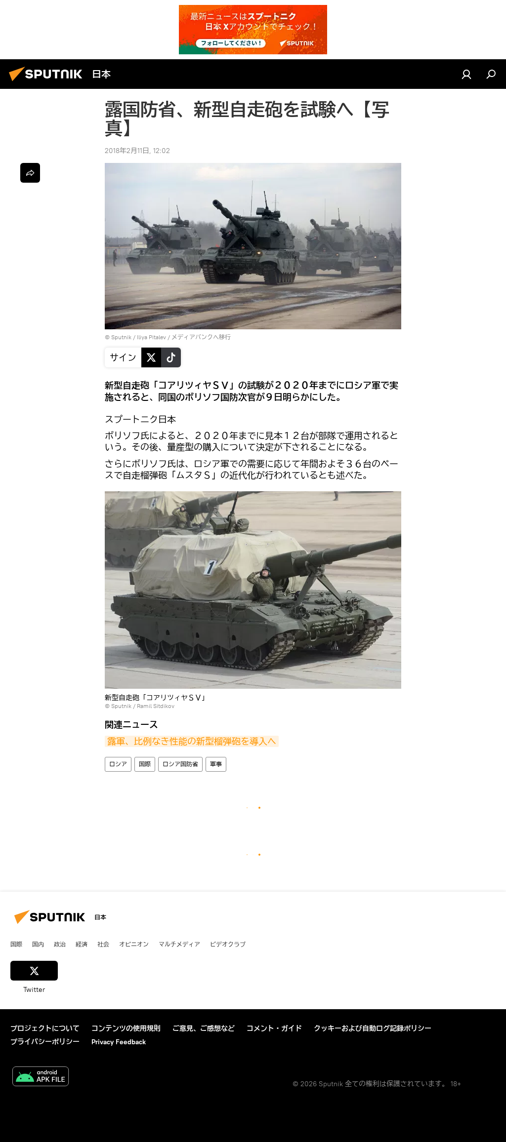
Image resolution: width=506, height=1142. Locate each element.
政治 (60, 944)
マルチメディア (179, 944)
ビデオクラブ (228, 944)
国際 (145, 764)
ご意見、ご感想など (203, 1028)
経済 (81, 944)
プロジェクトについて (45, 1028)
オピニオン (134, 944)
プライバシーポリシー (45, 1041)
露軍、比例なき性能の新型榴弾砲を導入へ (191, 741)
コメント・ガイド (274, 1028)
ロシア (118, 764)
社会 (103, 944)
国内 (38, 944)
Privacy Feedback (118, 1041)
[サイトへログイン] (466, 74)
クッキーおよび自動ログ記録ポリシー (372, 1028)
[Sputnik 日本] (48, 82)
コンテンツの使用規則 (126, 1028)
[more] (30, 173)
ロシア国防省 (180, 764)
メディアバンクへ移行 (201, 337)
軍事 (216, 764)
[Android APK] (40, 1077)
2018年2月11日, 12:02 (137, 150)
